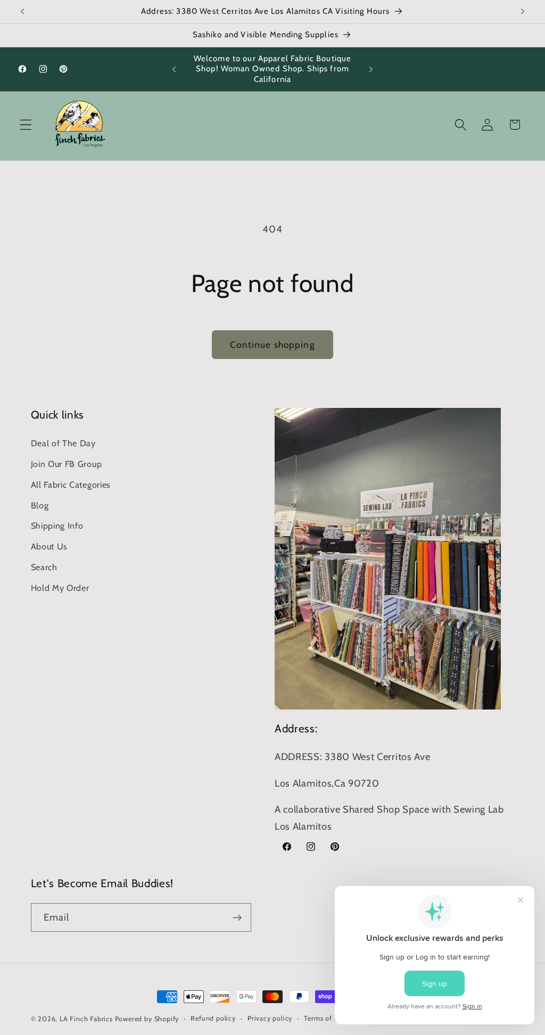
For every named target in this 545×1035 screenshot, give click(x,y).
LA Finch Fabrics (86, 1019)
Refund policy (213, 1018)
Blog (40, 505)
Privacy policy (269, 1018)
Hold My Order (60, 587)
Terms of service (330, 1018)
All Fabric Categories (71, 484)
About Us (49, 546)
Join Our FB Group (66, 463)
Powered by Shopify (147, 1019)
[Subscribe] (237, 917)
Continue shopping (272, 344)
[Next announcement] (522, 11)
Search (44, 567)
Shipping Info (57, 525)
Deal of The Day (63, 443)
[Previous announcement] (22, 11)
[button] (25, 124)
